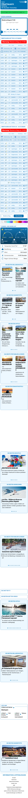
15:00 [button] (20, 31)
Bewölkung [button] (19, 216)
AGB (14, 785)
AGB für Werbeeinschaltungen (14, 789)
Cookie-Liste (14, 783)
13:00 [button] (14, 31)
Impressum (14, 779)
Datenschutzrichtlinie (14, 781)
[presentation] (2, 32)
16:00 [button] (23, 31)
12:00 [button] (11, 31)
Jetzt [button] (5, 31)
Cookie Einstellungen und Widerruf (14, 792)
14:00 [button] (17, 31)
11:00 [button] (8, 31)
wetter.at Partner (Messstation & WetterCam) (14, 790)
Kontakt (14, 777)
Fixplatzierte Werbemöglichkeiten (14, 787)
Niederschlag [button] (6, 216)
